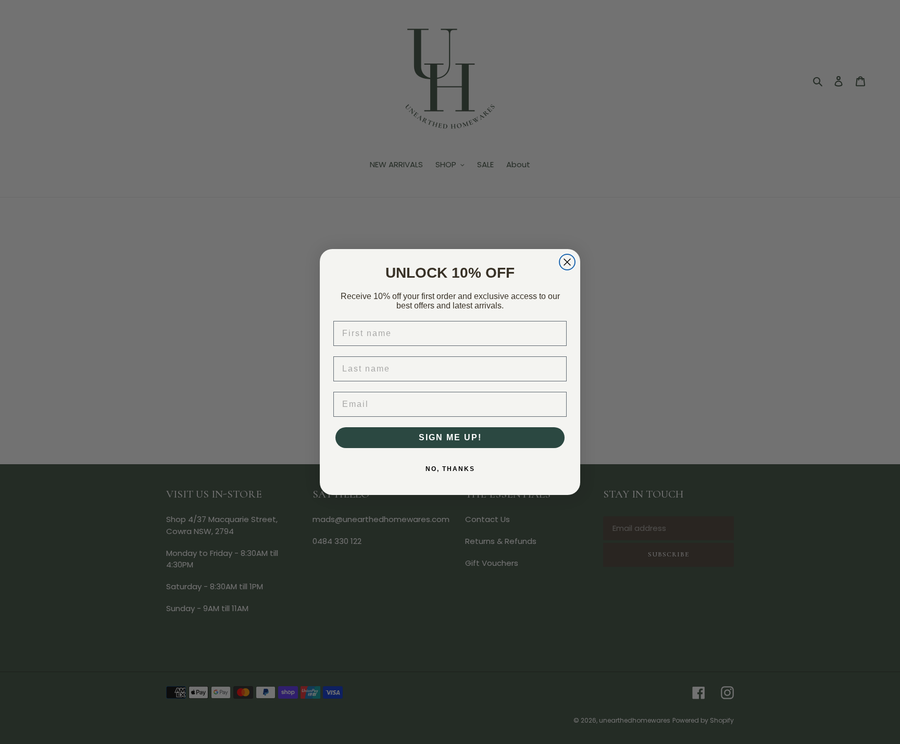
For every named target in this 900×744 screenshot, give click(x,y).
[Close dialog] (567, 262)
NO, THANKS (450, 469)
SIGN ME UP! (450, 437)
